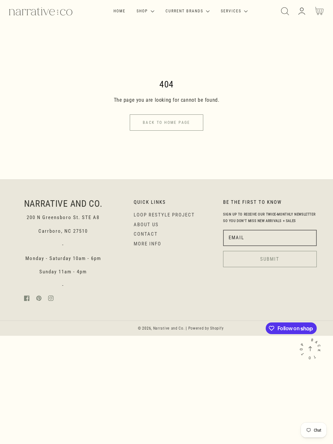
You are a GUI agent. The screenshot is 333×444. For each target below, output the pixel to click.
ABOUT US (146, 225)
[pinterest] (39, 299)
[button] (285, 11)
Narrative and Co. (169, 328)
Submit (269, 259)
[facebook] (27, 299)
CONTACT (146, 234)
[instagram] (51, 299)
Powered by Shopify (206, 328)
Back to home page (166, 122)
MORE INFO (147, 244)
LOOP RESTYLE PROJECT (164, 215)
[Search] (285, 11)
